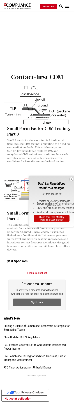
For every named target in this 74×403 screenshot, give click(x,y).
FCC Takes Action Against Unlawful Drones (27, 367)
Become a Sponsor (37, 273)
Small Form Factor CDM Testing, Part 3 (38, 131)
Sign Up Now (37, 302)
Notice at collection (17, 398)
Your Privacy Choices (29, 392)
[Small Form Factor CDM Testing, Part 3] (37, 105)
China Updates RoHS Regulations (22, 337)
